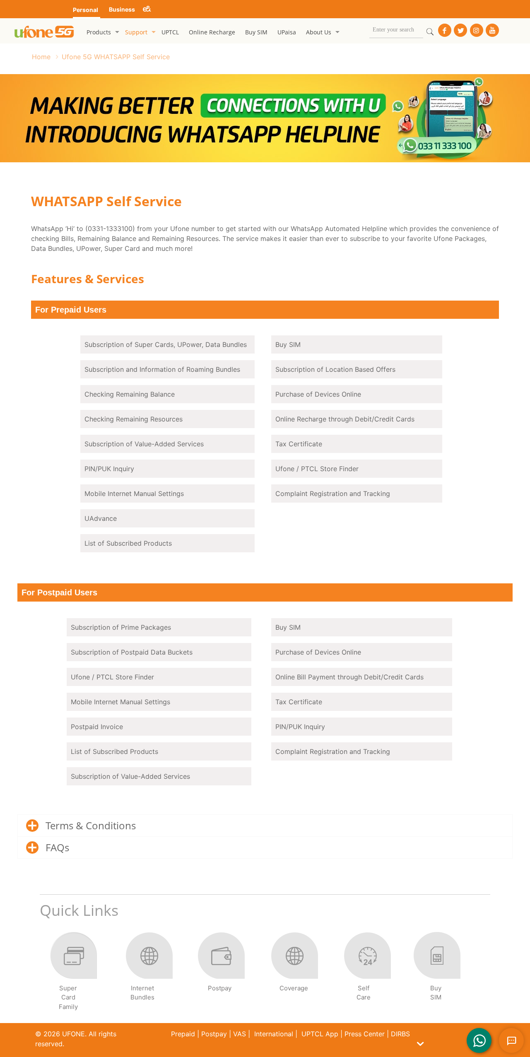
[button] (414, 1044)
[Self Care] (367, 972)
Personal (85, 9)
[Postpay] (221, 972)
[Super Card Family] (73, 972)
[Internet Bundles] (149, 972)
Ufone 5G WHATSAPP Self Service (116, 57)
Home (41, 57)
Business (122, 9)
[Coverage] (294, 972)
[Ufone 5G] (44, 30)
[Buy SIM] (437, 972)
